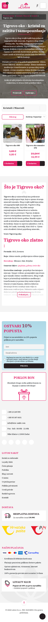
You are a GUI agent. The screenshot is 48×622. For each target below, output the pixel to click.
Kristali (34, 16)
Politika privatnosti (9, 486)
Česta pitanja (7, 466)
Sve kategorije (8, 16)
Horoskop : (9, 261)
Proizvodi (17, 93)
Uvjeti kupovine (8, 482)
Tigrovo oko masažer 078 (35, 146)
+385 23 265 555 (13, 412)
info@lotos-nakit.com (16, 423)
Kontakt (5, 498)
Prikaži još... (24, 295)
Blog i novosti (7, 474)
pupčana (21, 266)
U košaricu (9, 163)
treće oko (36, 266)
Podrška (5, 470)
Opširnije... (30, 93)
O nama (5, 478)
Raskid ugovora (8, 494)
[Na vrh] (24, 602)
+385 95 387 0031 (14, 417)
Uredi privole (7, 490)
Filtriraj (12, 117)
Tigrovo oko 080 (13, 145)
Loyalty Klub (7, 462)
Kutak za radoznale (10, 458)
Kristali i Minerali (23, 16)
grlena (29, 266)
